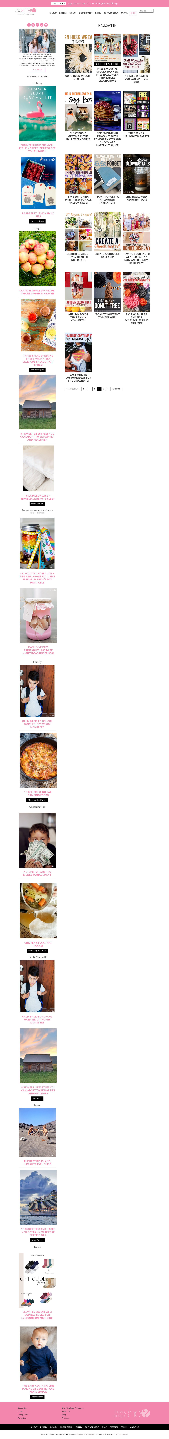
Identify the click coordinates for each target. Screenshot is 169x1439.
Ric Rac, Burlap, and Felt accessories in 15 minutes (137, 319)
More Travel (37, 1240)
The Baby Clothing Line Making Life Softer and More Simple (38, 1388)
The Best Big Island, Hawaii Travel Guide (37, 1163)
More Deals (37, 1396)
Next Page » (116, 389)
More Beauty (37, 503)
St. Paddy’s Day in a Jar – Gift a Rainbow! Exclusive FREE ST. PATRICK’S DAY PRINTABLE (37, 578)
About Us (66, 1411)
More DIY (37, 1098)
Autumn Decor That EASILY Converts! (78, 317)
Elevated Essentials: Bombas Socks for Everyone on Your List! (37, 1314)
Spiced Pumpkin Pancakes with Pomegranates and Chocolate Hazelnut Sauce (107, 139)
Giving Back (23, 1414)
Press (20, 1411)
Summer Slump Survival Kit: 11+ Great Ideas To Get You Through (37, 148)
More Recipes (37, 369)
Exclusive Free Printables (72, 1408)
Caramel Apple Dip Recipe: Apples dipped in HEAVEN (37, 292)
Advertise (22, 1418)
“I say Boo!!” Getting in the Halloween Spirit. (78, 136)
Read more (37, 70)
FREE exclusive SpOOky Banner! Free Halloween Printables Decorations (107, 74)
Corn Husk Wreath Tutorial (78, 77)
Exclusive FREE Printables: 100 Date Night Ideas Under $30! (38, 650)
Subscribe (22, 1408)
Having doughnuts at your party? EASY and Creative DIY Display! (136, 258)
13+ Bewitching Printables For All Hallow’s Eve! (78, 199)
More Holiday (37, 221)
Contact (77, 1434)
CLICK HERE (59, 3)
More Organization (37, 950)
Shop (64, 1414)
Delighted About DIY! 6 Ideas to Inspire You (78, 257)
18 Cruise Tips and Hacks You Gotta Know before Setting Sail (38, 1232)
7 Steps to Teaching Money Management (37, 873)
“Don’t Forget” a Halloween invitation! (107, 199)
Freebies (65, 1418)
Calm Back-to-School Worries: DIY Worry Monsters (37, 724)
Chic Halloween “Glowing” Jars (137, 198)
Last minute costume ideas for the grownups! (78, 377)
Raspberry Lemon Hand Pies (38, 215)
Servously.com (122, 1434)
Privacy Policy (88, 1434)
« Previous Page (72, 389)
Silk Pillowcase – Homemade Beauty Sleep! (38, 497)
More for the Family (37, 800)
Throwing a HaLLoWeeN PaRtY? (136, 135)
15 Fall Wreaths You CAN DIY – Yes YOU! (136, 78)
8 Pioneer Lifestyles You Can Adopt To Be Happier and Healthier (37, 436)
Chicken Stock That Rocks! (38, 944)
